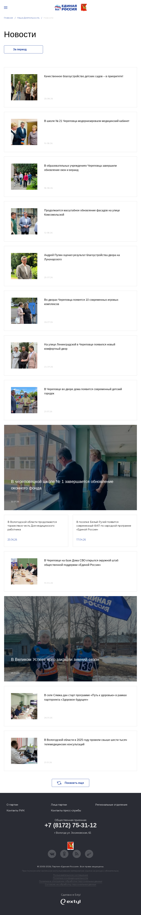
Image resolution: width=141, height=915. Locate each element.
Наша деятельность (28, 17)
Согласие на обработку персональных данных (70, 884)
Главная (8, 17)
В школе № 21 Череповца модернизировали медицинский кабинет (86, 121)
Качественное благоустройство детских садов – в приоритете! (83, 76)
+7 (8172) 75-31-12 (71, 825)
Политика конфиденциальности (70, 878)
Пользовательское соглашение (70, 875)
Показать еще (74, 783)
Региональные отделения (111, 804)
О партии (12, 804)
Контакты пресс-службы (66, 810)
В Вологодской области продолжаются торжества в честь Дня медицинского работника (32, 525)
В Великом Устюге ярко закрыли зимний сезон (55, 659)
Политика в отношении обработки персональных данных (70, 881)
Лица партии (59, 804)
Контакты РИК (16, 810)
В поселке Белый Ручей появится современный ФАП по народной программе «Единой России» (103, 525)
